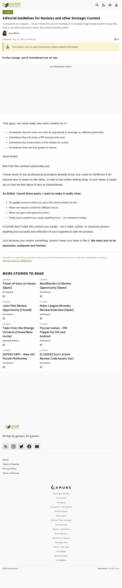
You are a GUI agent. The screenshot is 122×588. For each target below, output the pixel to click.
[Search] (97, 5)
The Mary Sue (61, 542)
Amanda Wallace (11, 340)
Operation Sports (61, 538)
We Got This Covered (61, 520)
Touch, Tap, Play (61, 546)
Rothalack (8, 292)
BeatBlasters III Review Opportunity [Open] (55, 285)
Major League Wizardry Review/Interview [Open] (57, 308)
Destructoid (61, 524)
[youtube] (37, 446)
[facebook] (29, 446)
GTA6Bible (61, 560)
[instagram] (13, 446)
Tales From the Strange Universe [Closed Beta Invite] (18, 332)
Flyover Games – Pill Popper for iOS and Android (53, 332)
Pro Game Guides (61, 493)
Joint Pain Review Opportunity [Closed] (17, 308)
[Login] (116, 5)
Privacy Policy (9, 468)
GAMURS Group (113, 568)
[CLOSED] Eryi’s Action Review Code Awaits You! (57, 356)
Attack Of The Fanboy (61, 506)
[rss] (6, 446)
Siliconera (61, 515)
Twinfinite (61, 498)
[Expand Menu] (110, 5)
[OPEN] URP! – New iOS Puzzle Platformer (19, 356)
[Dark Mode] (103, 5)
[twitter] (21, 446)
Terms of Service (11, 464)
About (6, 459)
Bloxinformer (61, 555)
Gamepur (61, 502)
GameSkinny (61, 533)
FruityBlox (61, 551)
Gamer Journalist (61, 529)
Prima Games (61, 511)
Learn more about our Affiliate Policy (17, 260)
